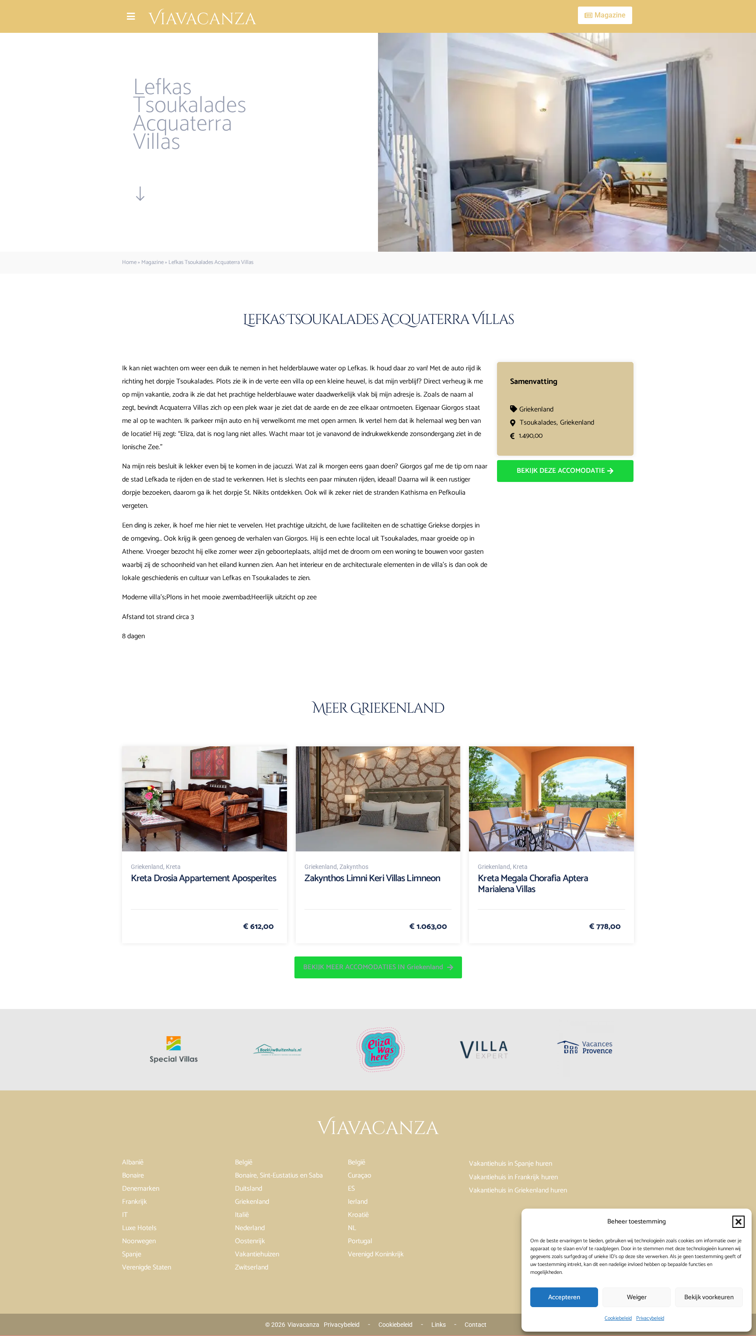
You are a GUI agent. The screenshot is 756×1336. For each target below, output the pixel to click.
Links (438, 1324)
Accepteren (564, 1297)
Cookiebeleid (618, 1318)
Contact (475, 1324)
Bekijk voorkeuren (709, 1297)
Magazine (152, 262)
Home (129, 262)
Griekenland (536, 409)
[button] (738, 1221)
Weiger (637, 1297)
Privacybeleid (650, 1318)
